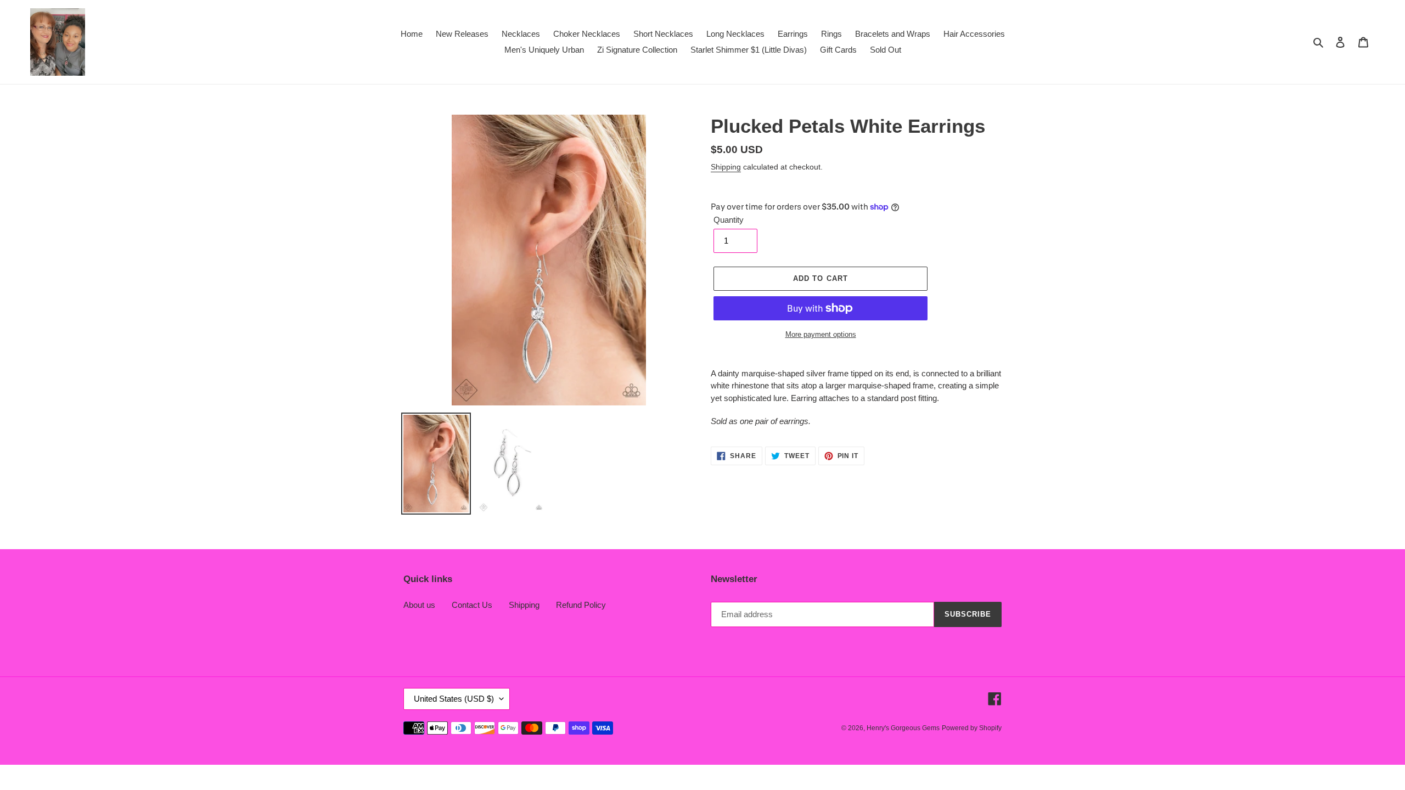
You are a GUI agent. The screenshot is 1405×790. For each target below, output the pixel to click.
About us (419, 605)
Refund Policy (581, 605)
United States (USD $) (454, 698)
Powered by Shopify (972, 728)
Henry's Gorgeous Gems (903, 728)
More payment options (820, 334)
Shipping (726, 166)
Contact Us (472, 605)
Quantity (728, 219)
